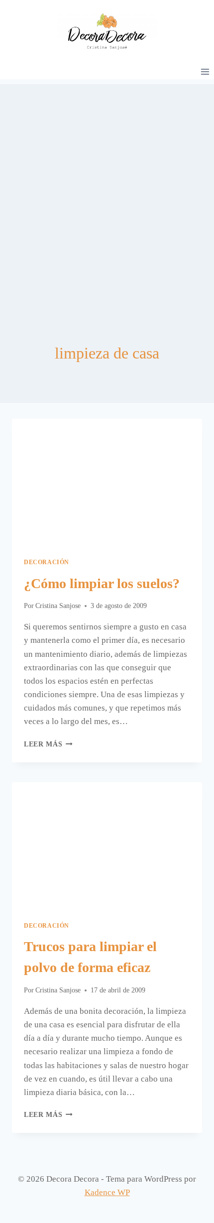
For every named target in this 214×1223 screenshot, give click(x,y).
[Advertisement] (107, 191)
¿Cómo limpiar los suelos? (102, 583)
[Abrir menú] (205, 71)
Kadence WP (107, 1192)
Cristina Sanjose (58, 606)
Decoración (46, 562)
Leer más (48, 744)
